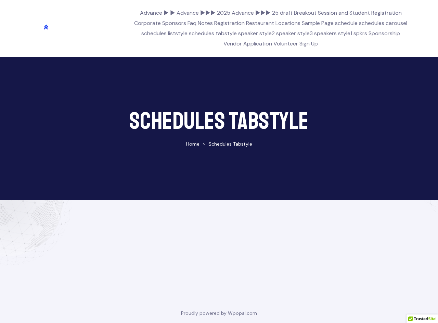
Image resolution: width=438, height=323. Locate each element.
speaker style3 (294, 33)
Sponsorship (384, 33)
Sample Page (318, 23)
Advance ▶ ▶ (157, 12)
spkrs (360, 33)
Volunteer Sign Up (295, 43)
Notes (205, 23)
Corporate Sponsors (160, 23)
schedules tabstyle (213, 33)
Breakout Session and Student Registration (348, 12)
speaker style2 (256, 33)
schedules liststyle (164, 33)
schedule (346, 23)
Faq (192, 23)
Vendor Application (247, 43)
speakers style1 (333, 33)
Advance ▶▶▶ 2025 (203, 12)
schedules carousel (383, 23)
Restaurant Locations (273, 23)
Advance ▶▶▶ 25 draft (262, 12)
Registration (229, 23)
